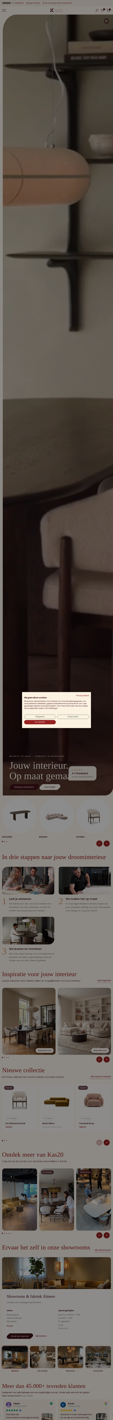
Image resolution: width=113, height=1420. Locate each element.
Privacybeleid (82, 695)
